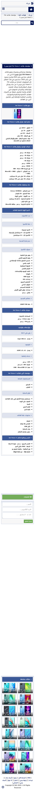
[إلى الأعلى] (2, 787)
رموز (15, 778)
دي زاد (28, 3)
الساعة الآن (22, 778)
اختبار (16, 780)
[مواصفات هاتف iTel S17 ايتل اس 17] (10, 768)
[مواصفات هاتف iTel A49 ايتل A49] (10, 745)
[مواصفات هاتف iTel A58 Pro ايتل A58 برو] (10, 757)
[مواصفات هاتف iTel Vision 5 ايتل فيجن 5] (25, 688)
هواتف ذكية (22, 15)
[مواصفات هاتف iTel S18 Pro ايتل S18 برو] (10, 722)
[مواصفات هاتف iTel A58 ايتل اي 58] (25, 768)
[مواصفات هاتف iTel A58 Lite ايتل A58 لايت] (25, 734)
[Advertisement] (17, 44)
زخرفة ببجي (23, 780)
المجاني (15, 783)
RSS (29, 778)
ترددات (31, 780)
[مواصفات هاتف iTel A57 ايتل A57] (25, 757)
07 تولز (10, 780)
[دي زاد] (31, 9)
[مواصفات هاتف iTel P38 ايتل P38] (10, 734)
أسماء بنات (8, 778)
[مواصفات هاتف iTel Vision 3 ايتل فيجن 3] (25, 711)
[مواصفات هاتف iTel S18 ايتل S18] (25, 722)
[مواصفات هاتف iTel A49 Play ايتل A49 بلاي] (10, 711)
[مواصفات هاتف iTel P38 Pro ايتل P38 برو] (25, 745)
